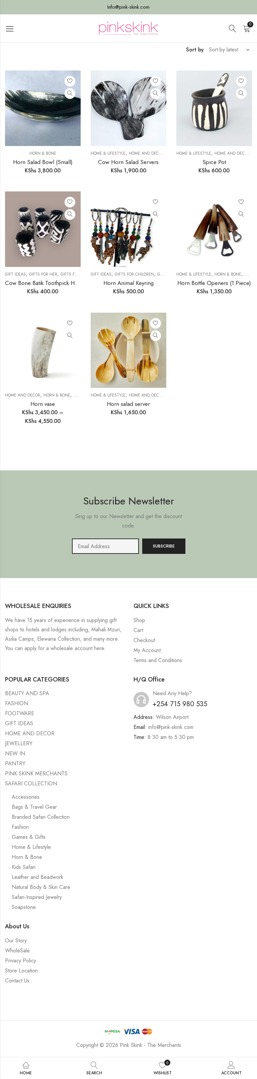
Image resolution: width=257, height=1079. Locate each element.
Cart (138, 630)
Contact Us (17, 980)
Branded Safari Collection (41, 817)
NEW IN (15, 753)
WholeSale (17, 950)
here (99, 648)
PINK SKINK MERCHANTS (36, 773)
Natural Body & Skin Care (41, 887)
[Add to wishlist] (70, 81)
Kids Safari (23, 867)
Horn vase (42, 404)
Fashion (20, 827)
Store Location (21, 970)
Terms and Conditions (158, 660)
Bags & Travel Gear (34, 807)
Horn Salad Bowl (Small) (43, 162)
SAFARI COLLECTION (31, 783)
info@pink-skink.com (170, 727)
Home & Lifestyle (108, 153)
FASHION (16, 703)
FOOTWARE (19, 713)
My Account (147, 650)
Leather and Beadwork (37, 877)
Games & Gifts (29, 837)
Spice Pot (214, 162)
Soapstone (24, 907)
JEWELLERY (18, 743)
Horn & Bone (42, 153)
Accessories (25, 797)
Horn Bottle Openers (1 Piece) (214, 283)
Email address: (105, 546)
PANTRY (15, 763)
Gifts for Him (74, 274)
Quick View (70, 93)
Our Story (16, 940)
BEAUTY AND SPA (27, 693)
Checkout (144, 640)
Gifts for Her (43, 274)
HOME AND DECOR (146, 153)
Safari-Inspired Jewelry (37, 897)
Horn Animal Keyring (128, 283)
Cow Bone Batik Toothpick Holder (46, 283)
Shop (139, 620)
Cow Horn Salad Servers (128, 162)
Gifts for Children (134, 274)
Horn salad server (128, 404)
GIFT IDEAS (15, 274)
